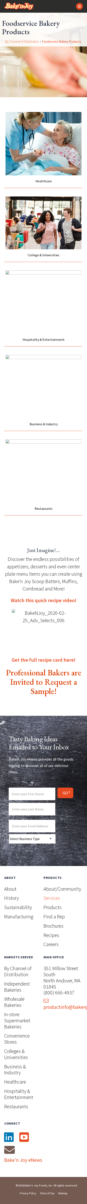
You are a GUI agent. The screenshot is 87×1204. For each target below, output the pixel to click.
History (11, 898)
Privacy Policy (28, 1193)
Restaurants (16, 1106)
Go (65, 792)
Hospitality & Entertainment (18, 1094)
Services (52, 898)
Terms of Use (47, 1193)
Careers (51, 944)
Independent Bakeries (17, 986)
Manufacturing (18, 916)
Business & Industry (15, 1069)
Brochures (53, 926)
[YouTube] (24, 1137)
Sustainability (18, 907)
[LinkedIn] (9, 1137)
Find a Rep (54, 916)
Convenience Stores (17, 1038)
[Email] (9, 1149)
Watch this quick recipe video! (43, 600)
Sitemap (62, 1193)
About (10, 889)
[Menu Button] (79, 6)
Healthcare (15, 1082)
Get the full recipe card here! (44, 660)
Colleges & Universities (16, 1054)
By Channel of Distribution (22, 42)
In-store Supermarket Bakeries (17, 1020)
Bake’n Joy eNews (23, 1160)
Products (52, 907)
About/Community (62, 889)
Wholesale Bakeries (14, 1002)
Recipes (51, 935)
